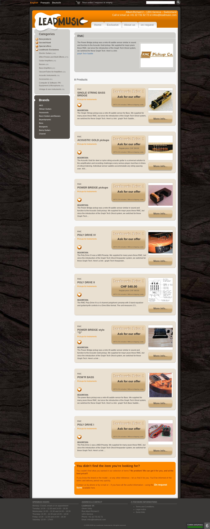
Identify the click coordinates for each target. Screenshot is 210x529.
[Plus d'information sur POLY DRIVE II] (160, 290)
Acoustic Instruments (48, 75)
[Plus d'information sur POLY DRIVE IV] (160, 243)
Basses (42, 64)
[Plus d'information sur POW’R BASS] (160, 385)
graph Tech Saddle (85, 53)
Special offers (45, 46)
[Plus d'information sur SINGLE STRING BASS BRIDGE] (160, 100)
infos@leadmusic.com (164, 15)
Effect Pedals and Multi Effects (52, 57)
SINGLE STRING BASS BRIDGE (91, 94)
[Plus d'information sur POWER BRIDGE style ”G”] (160, 337)
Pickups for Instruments (87, 99)
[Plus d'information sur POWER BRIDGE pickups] (160, 195)
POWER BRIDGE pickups (92, 187)
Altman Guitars (45, 109)
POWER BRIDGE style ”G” (90, 331)
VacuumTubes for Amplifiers (51, 72)
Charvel (42, 134)
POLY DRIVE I (85, 424)
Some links (140, 512)
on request (147, 24)
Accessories (44, 79)
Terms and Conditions (145, 507)
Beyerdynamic (45, 120)
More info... (160, 118)
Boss (41, 123)
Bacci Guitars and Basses (49, 116)
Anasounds (44, 112)
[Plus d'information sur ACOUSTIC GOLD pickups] (160, 148)
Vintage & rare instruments (50, 89)
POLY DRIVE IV (86, 235)
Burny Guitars (44, 130)
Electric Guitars (45, 53)
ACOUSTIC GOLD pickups (93, 140)
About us (129, 24)
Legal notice (141, 509)
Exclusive (113, 24)
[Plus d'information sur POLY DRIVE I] (160, 432)
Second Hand (45, 43)
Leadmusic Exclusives (49, 50)
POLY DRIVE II (86, 282)
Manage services (195, 526)
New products (45, 39)
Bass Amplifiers (45, 68)
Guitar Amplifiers (46, 61)
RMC (79, 89)
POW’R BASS (85, 377)
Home (97, 24)
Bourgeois (43, 127)
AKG (41, 105)
